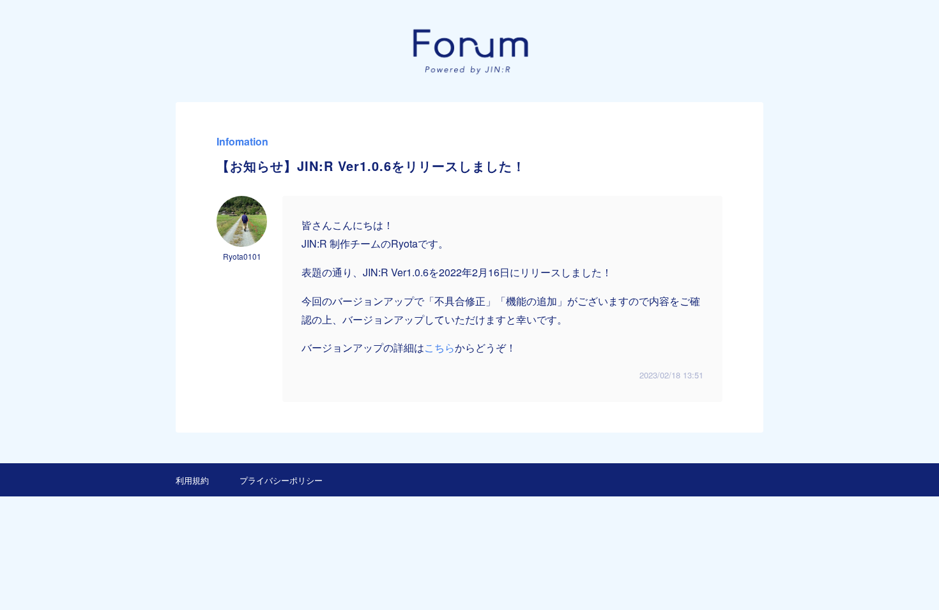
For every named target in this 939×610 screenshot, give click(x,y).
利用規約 (192, 480)
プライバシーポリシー (281, 480)
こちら (439, 347)
